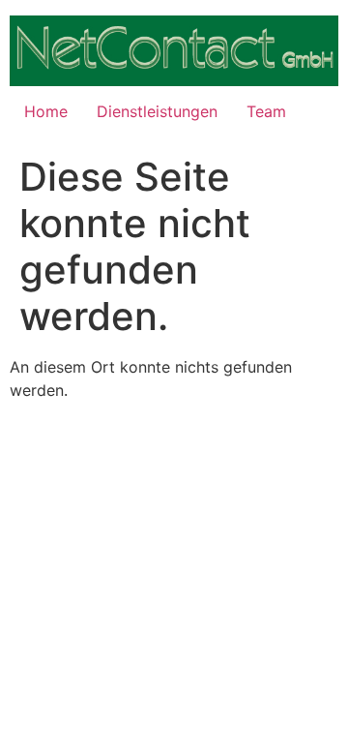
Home (46, 111)
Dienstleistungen (157, 111)
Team (266, 111)
